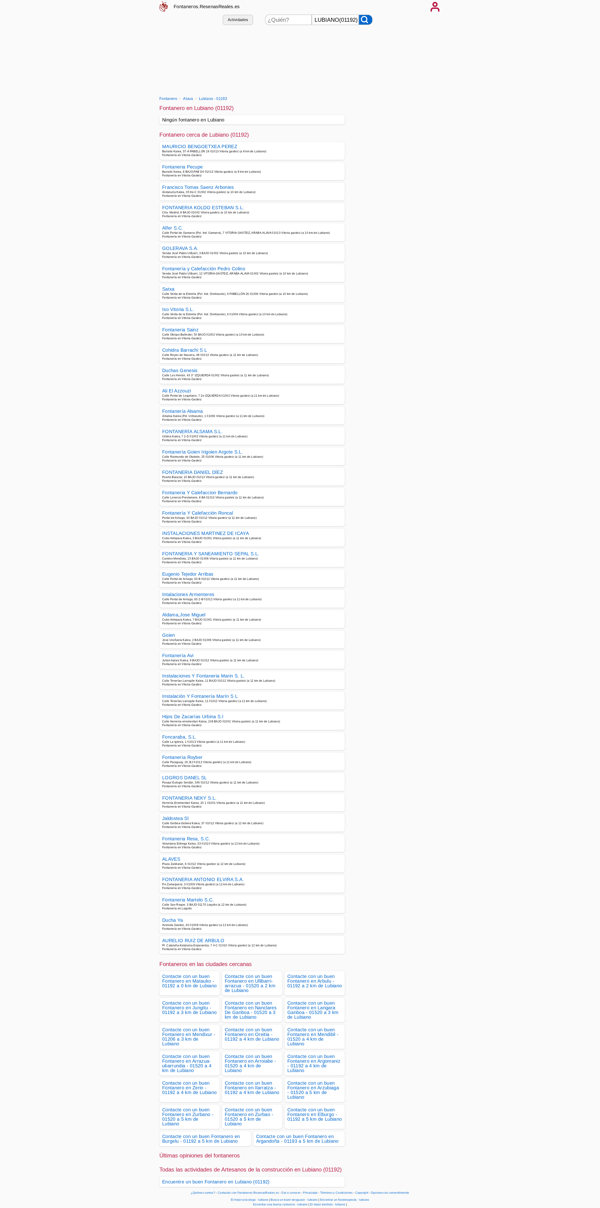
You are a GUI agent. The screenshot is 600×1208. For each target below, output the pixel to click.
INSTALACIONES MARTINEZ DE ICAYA (205, 533)
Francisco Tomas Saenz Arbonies (198, 187)
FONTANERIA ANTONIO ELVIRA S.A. (203, 879)
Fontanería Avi (177, 655)
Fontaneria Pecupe (182, 167)
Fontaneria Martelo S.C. (188, 900)
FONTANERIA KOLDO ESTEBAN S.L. (203, 207)
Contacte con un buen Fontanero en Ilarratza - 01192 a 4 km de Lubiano (252, 1087)
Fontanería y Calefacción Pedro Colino (203, 269)
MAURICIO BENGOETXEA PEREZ (199, 146)
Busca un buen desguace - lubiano (294, 1199)
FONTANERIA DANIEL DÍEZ (192, 472)
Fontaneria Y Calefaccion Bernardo (200, 492)
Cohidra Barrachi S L (184, 350)
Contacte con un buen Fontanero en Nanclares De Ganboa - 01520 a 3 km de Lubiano (251, 1010)
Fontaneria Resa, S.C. (186, 839)
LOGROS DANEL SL (184, 778)
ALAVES (171, 859)
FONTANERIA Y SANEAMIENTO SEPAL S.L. (210, 554)
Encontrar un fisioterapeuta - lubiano (344, 1199)
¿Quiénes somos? (203, 1192)
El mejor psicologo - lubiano (250, 1199)
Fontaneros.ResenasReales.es (207, 6)
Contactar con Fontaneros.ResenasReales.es (248, 1192)
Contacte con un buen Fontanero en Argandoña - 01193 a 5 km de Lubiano (297, 1139)
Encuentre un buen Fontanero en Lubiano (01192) (216, 1181)
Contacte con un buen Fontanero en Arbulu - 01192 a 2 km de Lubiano (314, 981)
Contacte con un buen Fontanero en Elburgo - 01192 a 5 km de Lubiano (314, 1114)
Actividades (238, 20)
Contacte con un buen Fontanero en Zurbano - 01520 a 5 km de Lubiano (188, 1116)
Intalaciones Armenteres (188, 594)
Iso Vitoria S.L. (178, 309)
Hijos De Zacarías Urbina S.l (192, 716)
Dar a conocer (290, 1192)
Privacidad (310, 1192)
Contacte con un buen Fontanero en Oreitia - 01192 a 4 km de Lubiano (252, 1034)
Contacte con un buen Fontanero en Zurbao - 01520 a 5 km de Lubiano (249, 1116)
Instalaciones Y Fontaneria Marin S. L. (203, 676)
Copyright (362, 1192)
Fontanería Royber (182, 757)
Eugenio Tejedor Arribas (187, 574)
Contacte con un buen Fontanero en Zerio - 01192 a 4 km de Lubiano (189, 1087)
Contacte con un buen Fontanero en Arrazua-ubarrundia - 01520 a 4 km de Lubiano (186, 1063)
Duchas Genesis (179, 370)
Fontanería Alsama (182, 411)
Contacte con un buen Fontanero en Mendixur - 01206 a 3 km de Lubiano (188, 1036)
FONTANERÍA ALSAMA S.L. (192, 431)
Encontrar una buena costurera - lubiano (280, 1204)
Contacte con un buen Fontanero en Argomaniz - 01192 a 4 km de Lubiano (313, 1063)
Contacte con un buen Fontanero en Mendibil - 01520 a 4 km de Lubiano (312, 1036)
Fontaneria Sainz (180, 330)
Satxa (168, 289)
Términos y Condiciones (336, 1192)
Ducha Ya (172, 920)
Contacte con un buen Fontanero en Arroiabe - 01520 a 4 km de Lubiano (250, 1063)
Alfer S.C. (172, 228)
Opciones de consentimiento (390, 1192)
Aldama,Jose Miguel (184, 615)
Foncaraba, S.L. (179, 737)
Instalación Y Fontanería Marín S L (200, 696)
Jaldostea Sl (175, 818)
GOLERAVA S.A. (180, 248)
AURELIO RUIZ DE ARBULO (193, 940)
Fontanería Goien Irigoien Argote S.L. (202, 452)
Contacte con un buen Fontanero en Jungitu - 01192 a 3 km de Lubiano (189, 1007)
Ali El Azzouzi (176, 391)
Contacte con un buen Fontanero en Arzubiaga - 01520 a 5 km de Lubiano (313, 1090)
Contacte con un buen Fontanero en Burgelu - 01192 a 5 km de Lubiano (201, 1139)
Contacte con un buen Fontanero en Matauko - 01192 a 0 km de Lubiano (189, 981)
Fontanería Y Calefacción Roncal (197, 513)
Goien (168, 635)
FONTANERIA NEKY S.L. (189, 798)
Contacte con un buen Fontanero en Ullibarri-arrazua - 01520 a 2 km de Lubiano (250, 983)
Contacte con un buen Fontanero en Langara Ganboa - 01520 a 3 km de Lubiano (313, 1010)
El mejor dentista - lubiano (327, 1204)
